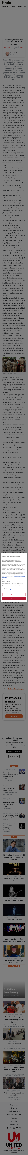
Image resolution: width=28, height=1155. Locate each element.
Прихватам (14, 598)
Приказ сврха (14, 594)
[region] (14, 577)
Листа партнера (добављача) (8, 589)
